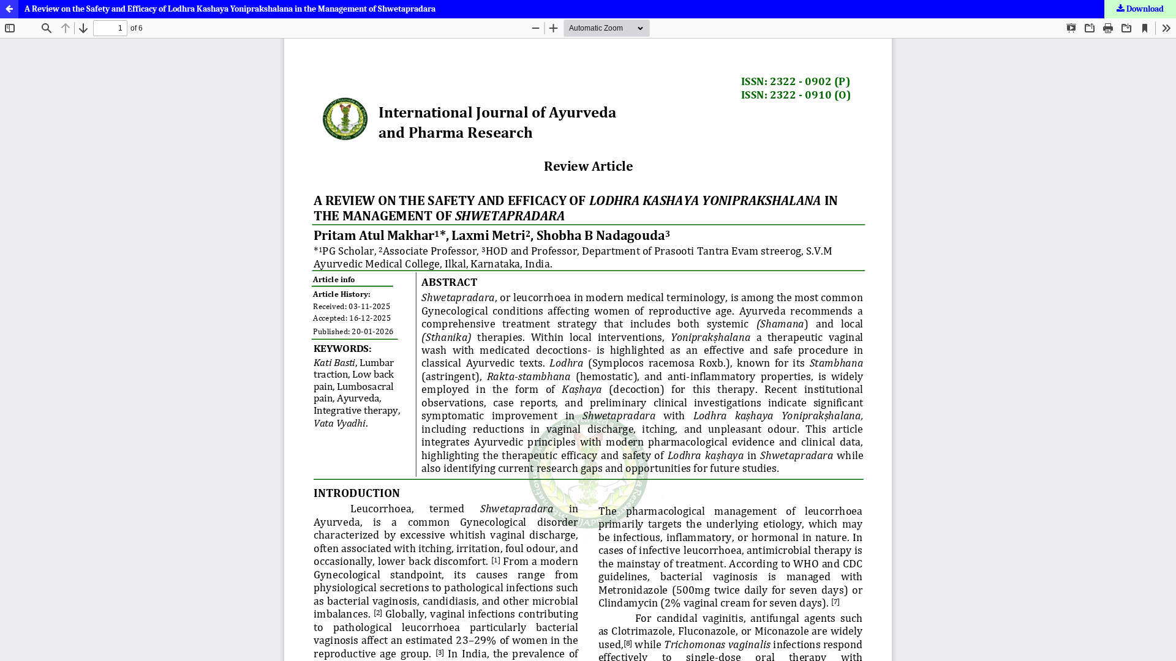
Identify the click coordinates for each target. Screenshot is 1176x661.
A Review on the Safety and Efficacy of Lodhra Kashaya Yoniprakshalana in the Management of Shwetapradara (229, 9)
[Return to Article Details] (9, 9)
